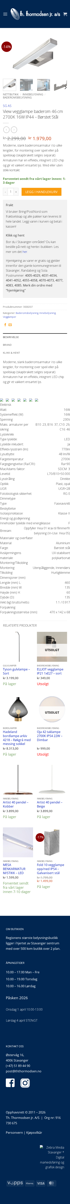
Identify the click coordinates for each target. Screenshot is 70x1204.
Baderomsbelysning (17, 97)
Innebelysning (33, 94)
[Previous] (9, 56)
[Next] (60, 56)
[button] (5, 14)
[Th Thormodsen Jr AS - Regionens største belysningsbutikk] (35, 14)
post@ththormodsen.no (23, 1071)
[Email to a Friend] (10, 325)
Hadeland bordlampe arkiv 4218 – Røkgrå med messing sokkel (17, 738)
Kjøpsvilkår (34, 1132)
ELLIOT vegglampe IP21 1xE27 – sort (50, 671)
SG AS (7, 106)
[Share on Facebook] (5, 325)
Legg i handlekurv (41, 192)
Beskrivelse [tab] (11, 337)
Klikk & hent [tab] (11, 352)
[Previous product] (14, 129)
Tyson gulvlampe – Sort (16, 671)
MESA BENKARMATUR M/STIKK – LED (14, 869)
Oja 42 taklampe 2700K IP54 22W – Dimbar (49, 736)
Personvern (14, 1132)
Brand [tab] (7, 345)
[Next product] (6, 129)
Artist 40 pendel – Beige (49, 804)
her (25, 252)
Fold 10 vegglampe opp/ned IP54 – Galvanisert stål (50, 869)
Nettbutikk (11, 94)
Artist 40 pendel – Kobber (15, 804)
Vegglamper (9, 317)
